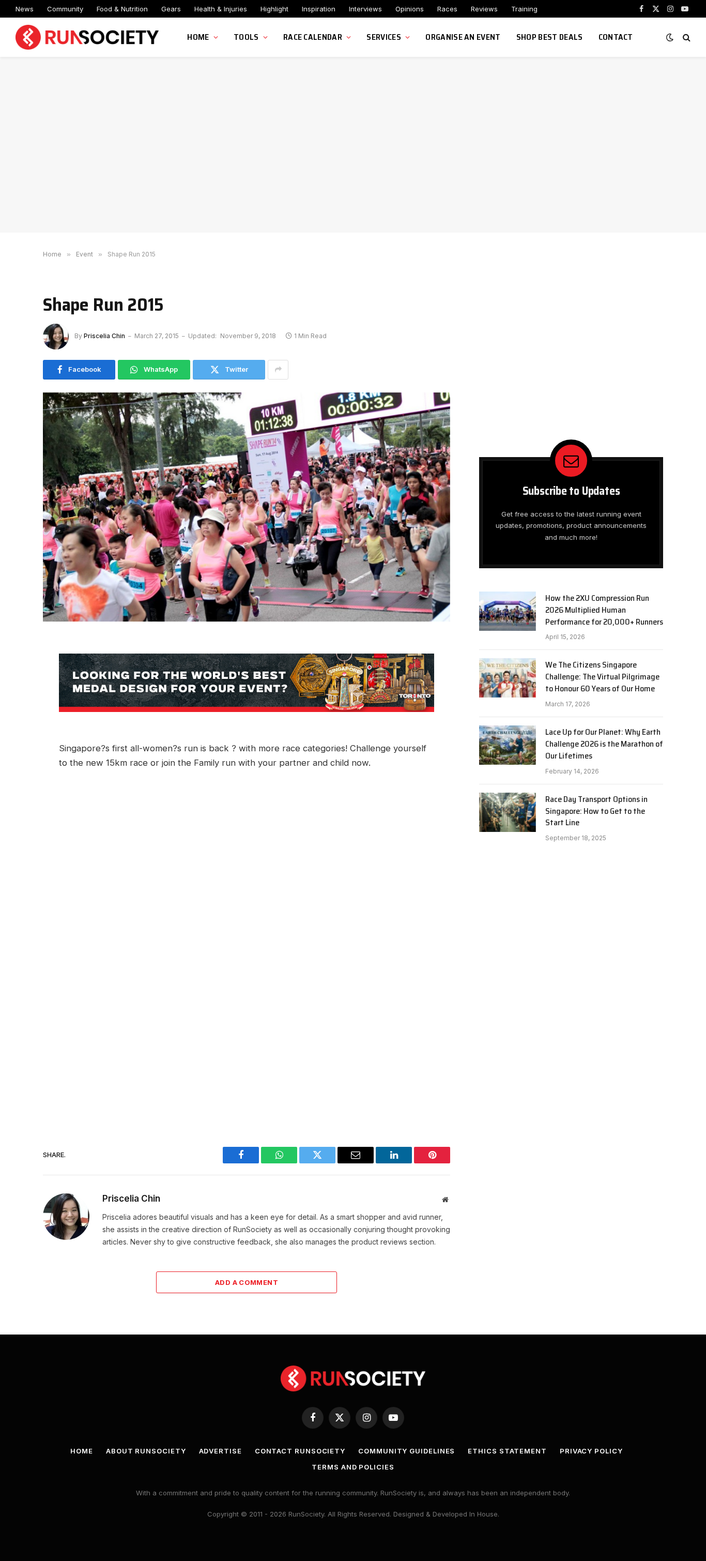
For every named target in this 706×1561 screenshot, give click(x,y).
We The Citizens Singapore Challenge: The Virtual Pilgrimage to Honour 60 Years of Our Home (602, 677)
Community (65, 9)
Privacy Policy (591, 1451)
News (25, 9)
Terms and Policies (353, 1467)
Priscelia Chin (104, 336)
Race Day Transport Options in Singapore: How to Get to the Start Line (596, 811)
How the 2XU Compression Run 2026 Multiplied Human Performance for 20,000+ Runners (604, 610)
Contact (615, 37)
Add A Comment (246, 1282)
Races (447, 9)
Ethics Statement (507, 1451)
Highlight (274, 9)
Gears (171, 9)
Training (524, 9)
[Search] (685, 37)
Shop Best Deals (549, 37)
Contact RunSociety (300, 1451)
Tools (246, 37)
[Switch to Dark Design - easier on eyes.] (670, 37)
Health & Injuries (220, 9)
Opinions (409, 9)
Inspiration (318, 9)
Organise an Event (462, 37)
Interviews (365, 9)
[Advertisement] (353, 144)
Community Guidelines (406, 1451)
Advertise (220, 1451)
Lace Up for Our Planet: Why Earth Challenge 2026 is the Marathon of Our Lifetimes (604, 744)
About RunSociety (146, 1451)
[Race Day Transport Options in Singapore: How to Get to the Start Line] (507, 812)
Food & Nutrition (122, 9)
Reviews (484, 9)
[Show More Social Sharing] (278, 370)
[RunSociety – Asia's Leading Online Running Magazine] (88, 37)
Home (198, 37)
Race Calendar (312, 37)
